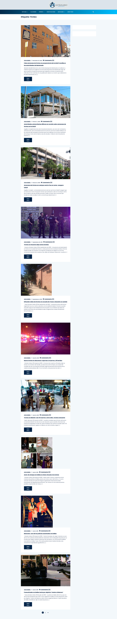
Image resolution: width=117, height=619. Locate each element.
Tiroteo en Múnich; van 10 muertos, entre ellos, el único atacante (44, 417)
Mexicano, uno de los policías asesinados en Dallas (40, 533)
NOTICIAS (24, 12)
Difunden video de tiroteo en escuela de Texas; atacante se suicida (45, 302)
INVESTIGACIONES (51, 12)
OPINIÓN (41, 12)
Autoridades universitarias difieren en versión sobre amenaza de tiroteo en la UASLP (45, 125)
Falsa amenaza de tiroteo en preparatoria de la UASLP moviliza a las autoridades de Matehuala (45, 64)
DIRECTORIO (70, 12)
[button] (93, 12)
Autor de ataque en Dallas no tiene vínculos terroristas (41, 475)
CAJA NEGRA (33, 12)
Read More (28, 79)
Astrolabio (27, 60)
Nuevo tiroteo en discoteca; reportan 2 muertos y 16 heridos (43, 360)
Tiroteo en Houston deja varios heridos (36, 244)
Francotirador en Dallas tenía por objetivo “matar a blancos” (43, 592)
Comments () (49, 60)
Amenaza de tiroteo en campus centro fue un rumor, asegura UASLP (44, 186)
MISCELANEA (61, 12)
